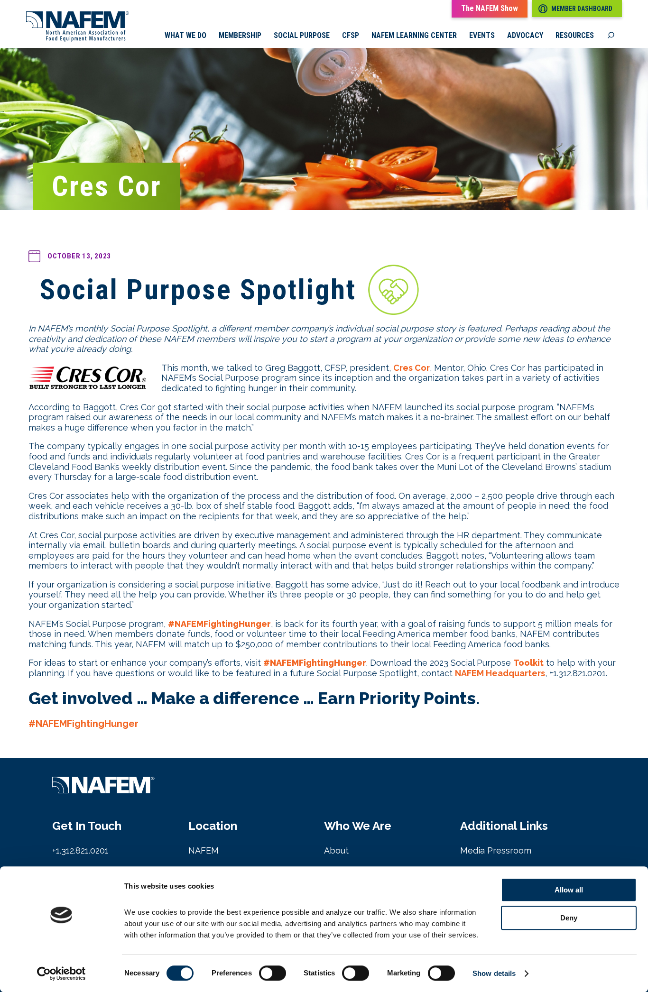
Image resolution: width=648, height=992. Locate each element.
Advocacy (525, 35)
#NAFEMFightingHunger (83, 723)
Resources (574, 35)
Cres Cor (411, 368)
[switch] (272, 973)
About (336, 850)
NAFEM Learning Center (414, 35)
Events (482, 35)
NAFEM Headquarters (500, 673)
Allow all (569, 890)
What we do (185, 35)
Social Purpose (302, 35)
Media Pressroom (495, 850)
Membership (240, 35)
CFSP (350, 35)
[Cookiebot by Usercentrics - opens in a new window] (61, 973)
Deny (568, 918)
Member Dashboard (581, 8)
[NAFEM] (77, 39)
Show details (494, 973)
